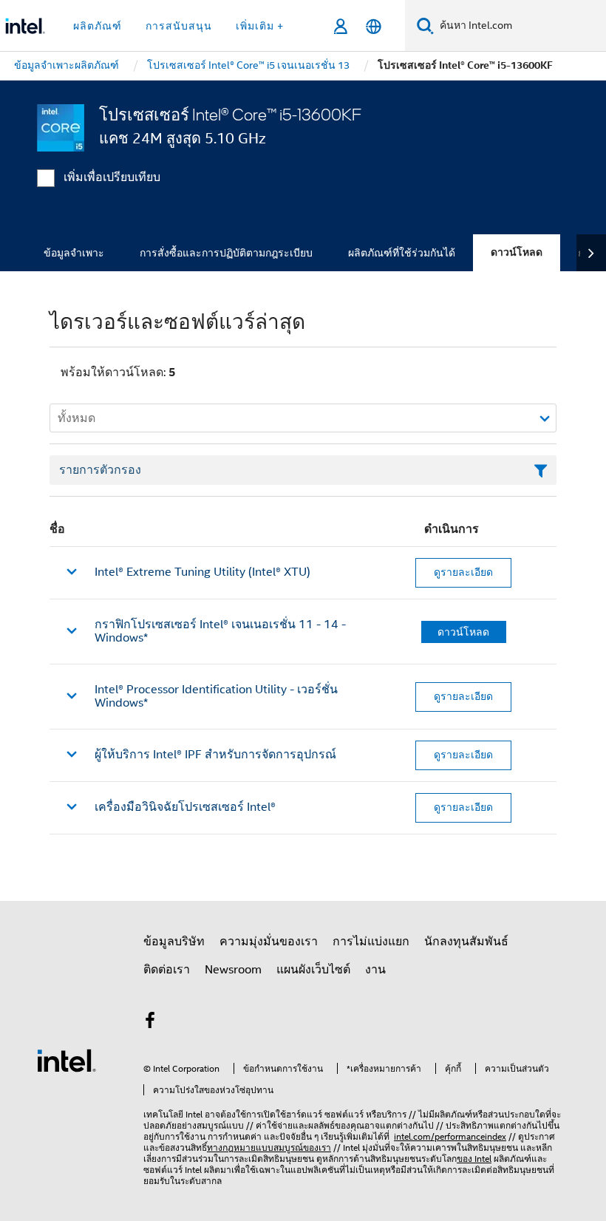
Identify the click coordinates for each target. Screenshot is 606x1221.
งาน (375, 969)
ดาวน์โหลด (516, 252)
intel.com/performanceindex (450, 1136)
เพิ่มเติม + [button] (260, 26)
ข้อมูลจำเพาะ (74, 252)
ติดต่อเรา (166, 969)
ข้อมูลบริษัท (174, 941)
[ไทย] (373, 26)
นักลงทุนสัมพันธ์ (466, 941)
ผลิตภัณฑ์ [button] (97, 26)
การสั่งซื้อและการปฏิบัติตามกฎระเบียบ (226, 252)
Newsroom (233, 969)
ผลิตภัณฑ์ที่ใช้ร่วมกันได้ (401, 252)
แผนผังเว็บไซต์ (313, 969)
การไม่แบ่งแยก (371, 941)
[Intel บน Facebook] (150, 1023)
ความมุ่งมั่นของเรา (268, 941)
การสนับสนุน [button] (179, 26)
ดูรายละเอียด (463, 572)
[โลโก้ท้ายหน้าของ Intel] (66, 1059)
